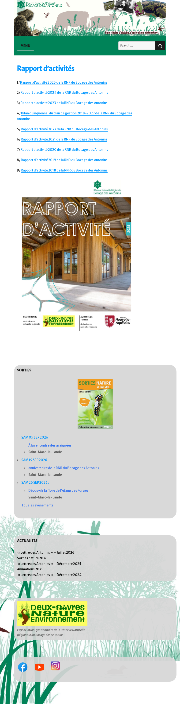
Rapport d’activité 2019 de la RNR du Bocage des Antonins (64, 160)
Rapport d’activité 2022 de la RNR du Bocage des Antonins (64, 129)
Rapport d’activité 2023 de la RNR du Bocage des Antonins (64, 103)
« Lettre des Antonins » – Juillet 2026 (45, 553)
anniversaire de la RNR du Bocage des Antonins (63, 468)
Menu (25, 45)
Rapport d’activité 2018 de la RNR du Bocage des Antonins (64, 170)
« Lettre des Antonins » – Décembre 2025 (49, 564)
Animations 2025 (30, 569)
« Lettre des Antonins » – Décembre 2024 (49, 575)
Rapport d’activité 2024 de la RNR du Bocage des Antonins (64, 93)
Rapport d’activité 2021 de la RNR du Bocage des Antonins (64, 139)
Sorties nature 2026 (32, 558)
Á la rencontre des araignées (49, 445)
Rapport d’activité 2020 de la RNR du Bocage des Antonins (64, 150)
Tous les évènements (37, 505)
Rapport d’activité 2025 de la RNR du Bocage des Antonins (63, 83)
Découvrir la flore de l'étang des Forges (58, 491)
